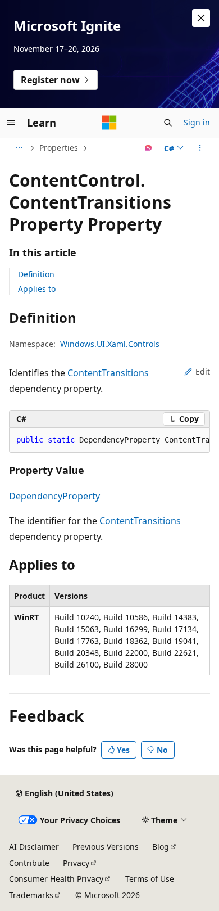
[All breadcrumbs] (19, 148)
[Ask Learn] (148, 148)
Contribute (29, 863)
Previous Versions (105, 846)
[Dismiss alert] (201, 18)
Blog (160, 846)
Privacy (76, 863)
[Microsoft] (109, 122)
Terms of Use (149, 878)
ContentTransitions (108, 373)
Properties (58, 147)
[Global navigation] (11, 122)
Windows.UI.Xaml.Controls (109, 344)
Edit (202, 371)
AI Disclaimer (34, 846)
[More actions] (200, 148)
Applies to (37, 288)
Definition (36, 274)
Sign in (197, 122)
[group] (109, 440)
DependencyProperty (54, 496)
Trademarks (31, 895)
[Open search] (168, 122)
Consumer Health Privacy (56, 878)
